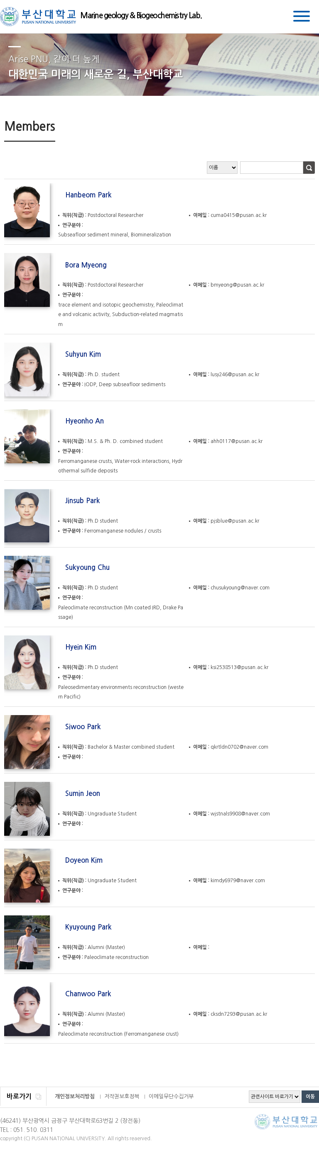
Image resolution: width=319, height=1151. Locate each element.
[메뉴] (301, 18)
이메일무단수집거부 (171, 1096)
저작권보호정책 (121, 1096)
